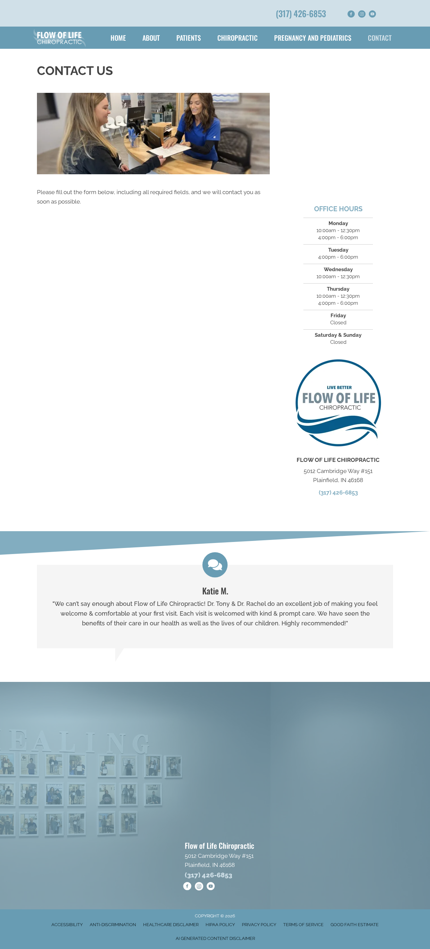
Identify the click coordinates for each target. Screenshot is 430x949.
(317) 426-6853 (301, 13)
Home (118, 38)
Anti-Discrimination (113, 924)
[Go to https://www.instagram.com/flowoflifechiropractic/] (362, 15)
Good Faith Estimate (355, 924)
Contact (380, 38)
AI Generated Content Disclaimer (215, 938)
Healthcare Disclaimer (171, 924)
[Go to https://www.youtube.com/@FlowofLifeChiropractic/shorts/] (372, 15)
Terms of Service (303, 924)
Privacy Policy (259, 924)
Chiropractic (237, 38)
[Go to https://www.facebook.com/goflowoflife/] (351, 15)
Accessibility (67, 924)
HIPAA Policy (220, 924)
